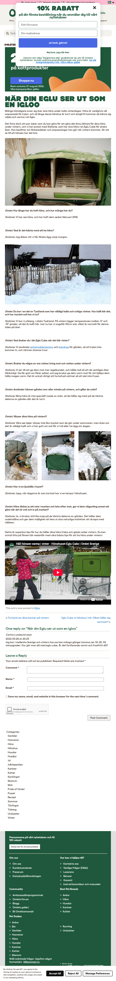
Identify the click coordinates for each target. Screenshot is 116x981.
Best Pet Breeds (69, 889)
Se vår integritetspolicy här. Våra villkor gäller (66, 61)
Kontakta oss (71, 863)
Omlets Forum (21, 899)
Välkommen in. (31, 962)
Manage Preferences (98, 973)
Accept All (55, 973)
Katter (11, 772)
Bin (14, 926)
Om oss (17, 863)
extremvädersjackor (41, 347)
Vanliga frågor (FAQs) (75, 867)
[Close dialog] (94, 7)
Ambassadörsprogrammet (28, 895)
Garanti (67, 880)
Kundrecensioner (22, 867)
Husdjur (12, 756)
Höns (37, 608)
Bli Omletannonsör (23, 911)
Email (10, 687)
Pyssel (11, 793)
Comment (12, 667)
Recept (12, 797)
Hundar (12, 752)
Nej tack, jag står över (58, 52)
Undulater (13, 813)
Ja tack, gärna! (58, 42)
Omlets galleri (21, 907)
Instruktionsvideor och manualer (82, 884)
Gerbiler (12, 735)
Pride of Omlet (16, 789)
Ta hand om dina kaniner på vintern (28, 617)
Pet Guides (15, 916)
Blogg (16, 903)
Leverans (68, 872)
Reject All (73, 973)
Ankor (66, 895)
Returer (67, 876)
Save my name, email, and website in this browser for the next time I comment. (53, 696)
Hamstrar (13, 740)
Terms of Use (67, 964)
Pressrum (18, 872)
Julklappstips (15, 764)
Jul (9, 760)
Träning (12, 809)
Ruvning (67, 926)
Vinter (11, 817)
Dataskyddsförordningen (27, 876)
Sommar (13, 801)
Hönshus (13, 748)
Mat (10, 785)
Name (10, 679)
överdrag (64, 347)
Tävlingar (13, 805)
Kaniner (12, 768)
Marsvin (12, 781)
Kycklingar (14, 776)
